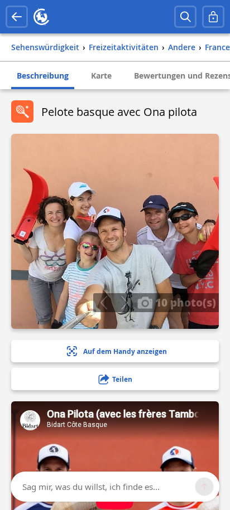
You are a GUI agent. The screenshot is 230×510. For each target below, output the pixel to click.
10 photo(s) (184, 302)
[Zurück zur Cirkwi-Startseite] (41, 17)
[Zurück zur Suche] (17, 17)
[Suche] (185, 17)
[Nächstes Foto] (124, 302)
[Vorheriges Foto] (103, 302)
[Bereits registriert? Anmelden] (213, 17)
